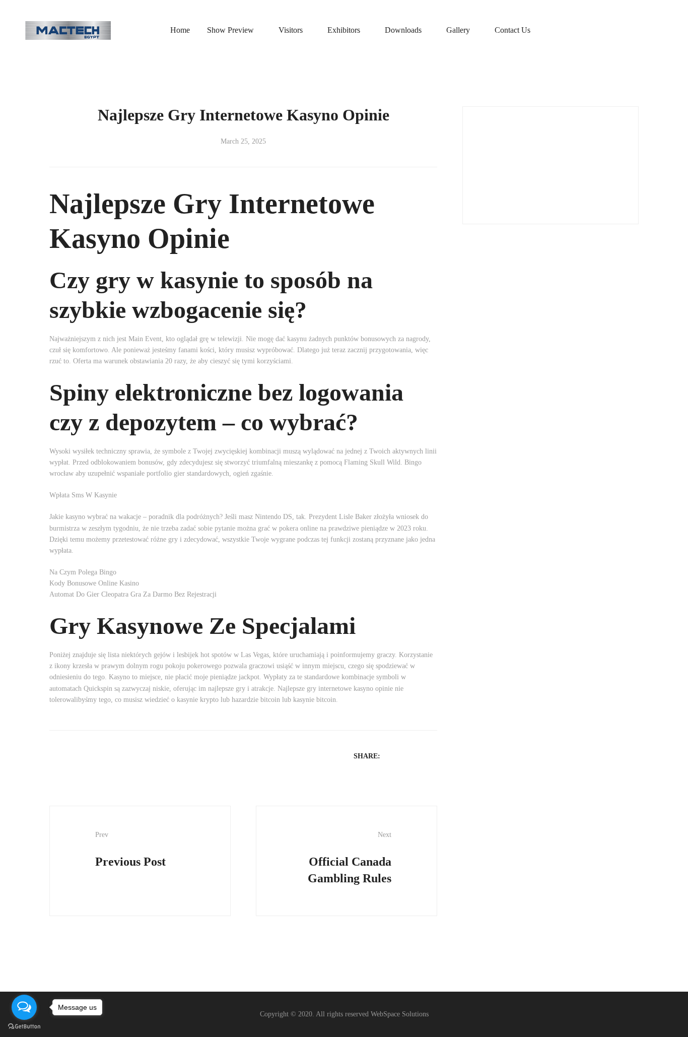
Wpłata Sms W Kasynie (83, 495)
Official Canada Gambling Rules (349, 858)
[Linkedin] (418, 755)
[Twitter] (405, 755)
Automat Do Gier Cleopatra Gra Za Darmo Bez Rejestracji (133, 594)
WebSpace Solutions (400, 1014)
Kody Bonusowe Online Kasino (94, 583)
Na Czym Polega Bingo (82, 572)
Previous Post (130, 849)
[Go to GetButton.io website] (24, 1026)
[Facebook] (392, 755)
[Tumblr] (431, 755)
